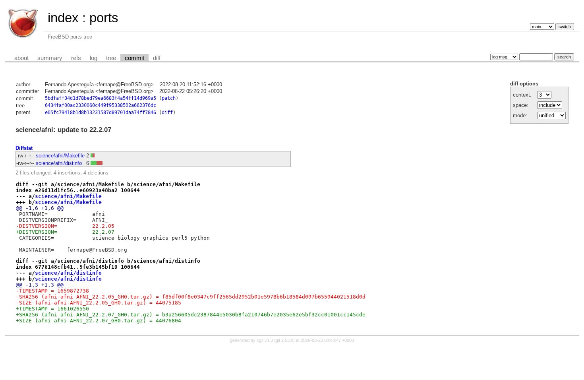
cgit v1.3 (265, 340)
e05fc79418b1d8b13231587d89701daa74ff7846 (100, 112)
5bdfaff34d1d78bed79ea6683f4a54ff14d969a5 (100, 98)
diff (157, 58)
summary (49, 58)
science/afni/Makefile (60, 156)
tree (111, 58)
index (63, 17)
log (93, 58)
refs (76, 58)
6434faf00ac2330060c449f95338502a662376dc (100, 105)
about (21, 58)
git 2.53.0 (284, 340)
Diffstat (24, 148)
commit (134, 58)
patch (169, 98)
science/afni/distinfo (59, 163)
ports (103, 17)
